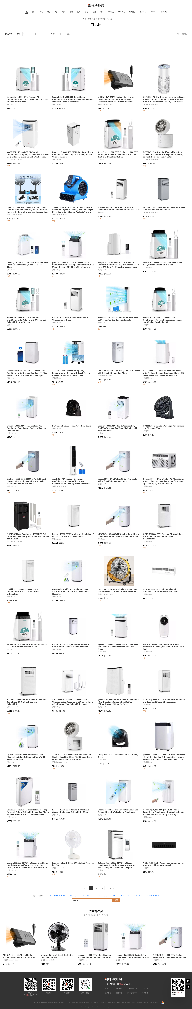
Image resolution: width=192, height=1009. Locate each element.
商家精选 (111, 12)
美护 (56, 12)
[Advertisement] (96, 50)
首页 (26, 12)
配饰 (79, 12)
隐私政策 (164, 12)
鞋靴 (63, 12)
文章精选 (132, 12)
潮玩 (101, 12)
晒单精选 (121, 12)
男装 (41, 12)
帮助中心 (153, 12)
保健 (94, 12)
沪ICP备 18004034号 (125, 1002)
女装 (33, 12)
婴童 (71, 12)
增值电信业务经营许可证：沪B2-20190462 (145, 1002)
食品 (86, 12)
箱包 (48, 12)
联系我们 (143, 12)
